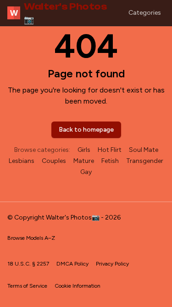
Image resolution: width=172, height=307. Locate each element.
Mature (83, 161)
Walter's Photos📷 (58, 12)
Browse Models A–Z (31, 238)
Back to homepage (86, 129)
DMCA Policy (72, 264)
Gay (86, 172)
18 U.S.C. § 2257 (28, 264)
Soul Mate (143, 150)
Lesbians (21, 161)
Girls (84, 150)
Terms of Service (27, 286)
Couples (54, 161)
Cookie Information (77, 286)
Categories (144, 13)
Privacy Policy (112, 264)
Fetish (110, 161)
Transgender (144, 161)
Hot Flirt (110, 150)
